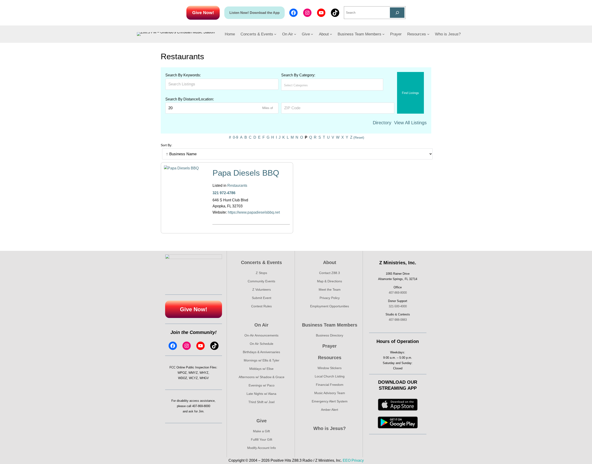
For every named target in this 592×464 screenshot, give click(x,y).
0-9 (235, 137)
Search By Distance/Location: (189, 99)
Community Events (261, 281)
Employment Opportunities (329, 306)
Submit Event (261, 298)
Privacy (358, 460)
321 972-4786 (224, 193)
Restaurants (237, 185)
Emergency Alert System (330, 401)
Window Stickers (330, 368)
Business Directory (329, 335)
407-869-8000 (201, 406)
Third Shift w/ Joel (261, 402)
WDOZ (182, 378)
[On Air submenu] (295, 34)
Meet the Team (330, 289)
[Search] (397, 12)
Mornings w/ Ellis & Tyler (261, 360)
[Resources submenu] (428, 34)
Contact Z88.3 (329, 273)
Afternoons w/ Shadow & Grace (261, 377)
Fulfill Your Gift (261, 439)
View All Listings (410, 122)
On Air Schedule (261, 344)
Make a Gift (261, 431)
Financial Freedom (329, 384)
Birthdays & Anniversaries (261, 352)
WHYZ (204, 372)
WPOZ (182, 372)
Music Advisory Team (329, 393)
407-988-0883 (398, 319)
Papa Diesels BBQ (246, 172)
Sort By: (166, 145)
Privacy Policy (330, 298)
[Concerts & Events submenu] (275, 34)
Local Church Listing (330, 376)
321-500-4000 (398, 306)
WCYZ (193, 378)
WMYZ (193, 372)
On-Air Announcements (261, 335)
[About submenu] (331, 34)
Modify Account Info (261, 448)
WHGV (204, 378)
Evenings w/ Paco (261, 385)
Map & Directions (329, 281)
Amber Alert (329, 409)
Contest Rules (261, 306)
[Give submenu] (312, 34)
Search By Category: (298, 75)
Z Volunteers (261, 289)
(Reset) (358, 137)
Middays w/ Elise (261, 369)
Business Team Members (329, 324)
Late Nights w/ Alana (261, 393)
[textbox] (304, 85)
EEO (347, 460)
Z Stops (261, 273)
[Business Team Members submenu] (383, 34)
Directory (382, 122)
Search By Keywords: (183, 75)
